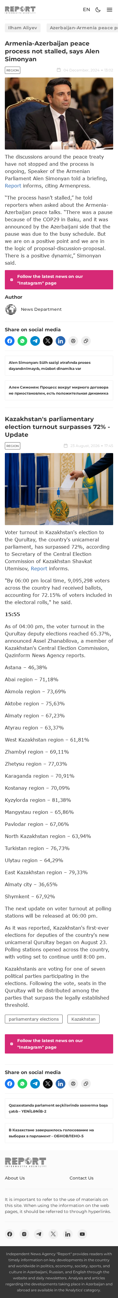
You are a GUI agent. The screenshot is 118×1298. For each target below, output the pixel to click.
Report (13, 185)
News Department (41, 309)
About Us (15, 1178)
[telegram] (35, 341)
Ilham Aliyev (22, 27)
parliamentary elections (34, 1019)
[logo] (20, 10)
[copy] (86, 341)
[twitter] (48, 341)
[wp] (22, 341)
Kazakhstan (83, 1019)
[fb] (10, 341)
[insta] (24, 1234)
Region (12, 70)
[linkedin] (60, 341)
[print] (73, 341)
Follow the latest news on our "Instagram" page (50, 280)
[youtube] (82, 1234)
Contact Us (81, 1178)
